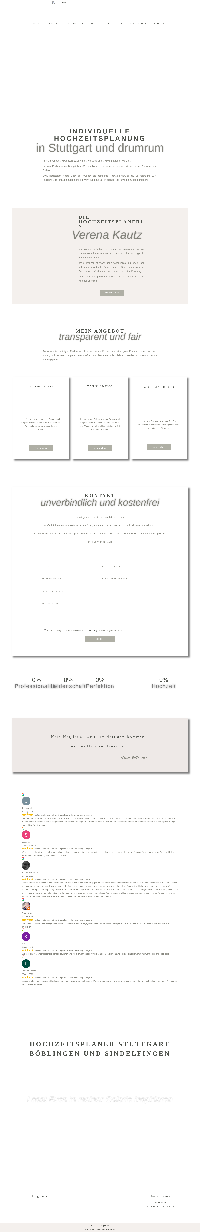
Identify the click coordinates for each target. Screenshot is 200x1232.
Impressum (160, 1202)
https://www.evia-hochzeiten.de (100, 1229)
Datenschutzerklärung (87, 630)
